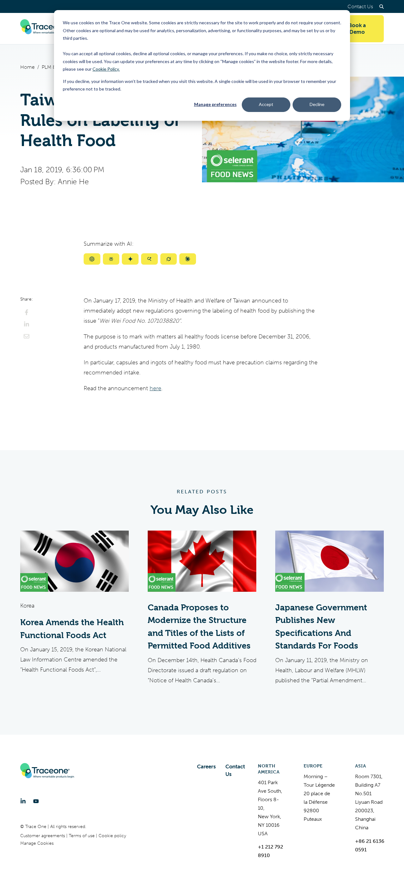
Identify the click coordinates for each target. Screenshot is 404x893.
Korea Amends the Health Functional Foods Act (72, 629)
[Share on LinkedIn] (26, 324)
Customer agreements (43, 835)
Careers (206, 766)
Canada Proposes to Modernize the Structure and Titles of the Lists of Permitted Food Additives (199, 627)
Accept (266, 104)
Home (27, 67)
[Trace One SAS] (46, 28)
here (155, 388)
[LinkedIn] (23, 801)
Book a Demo (357, 28)
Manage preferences (215, 104)
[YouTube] (36, 801)
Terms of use (82, 835)
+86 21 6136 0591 (369, 845)
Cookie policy (112, 835)
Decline (317, 104)
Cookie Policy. (106, 69)
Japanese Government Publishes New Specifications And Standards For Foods (321, 627)
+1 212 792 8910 (270, 851)
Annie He (73, 181)
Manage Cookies (37, 843)
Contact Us (360, 6)
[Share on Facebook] (26, 312)
